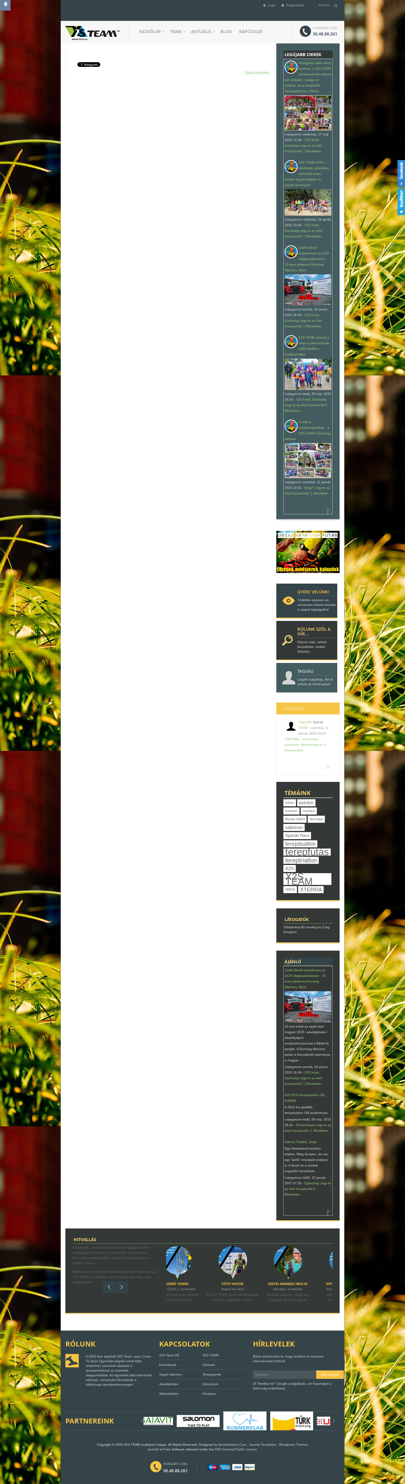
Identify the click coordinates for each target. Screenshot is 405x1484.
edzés (289, 802)
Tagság (305, 671)
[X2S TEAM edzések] (308, 552)
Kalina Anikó (306, 1283)
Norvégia (316, 819)
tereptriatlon (301, 860)
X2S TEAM (299, 879)
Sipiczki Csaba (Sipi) (250, 1283)
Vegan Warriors (170, 1374)
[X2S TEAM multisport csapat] (92, 33)
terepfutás (307, 852)
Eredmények (305, 1125)
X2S (289, 868)
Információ (210, 1384)
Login (271, 5)
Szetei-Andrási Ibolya (195, 1283)
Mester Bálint (295, 819)
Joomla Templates (262, 1444)
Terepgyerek (211, 1374)
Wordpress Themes (293, 1444)
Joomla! (153, 1449)
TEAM (303, 728)
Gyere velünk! (313, 592)
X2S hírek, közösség (311, 399)
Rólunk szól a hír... (313, 631)
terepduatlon (300, 844)
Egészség (311, 1183)
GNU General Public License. (236, 1449)
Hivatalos (209, 1394)
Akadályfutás (168, 1384)
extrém (306, 802)
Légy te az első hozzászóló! (305, 405)
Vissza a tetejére (257, 72)
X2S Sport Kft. (169, 1355)
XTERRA (311, 890)
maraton (309, 811)
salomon (294, 827)
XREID (290, 889)
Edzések (208, 1365)
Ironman (291, 811)
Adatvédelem (169, 1394)
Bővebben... (315, 151)
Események (167, 1365)
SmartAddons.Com (232, 1444)
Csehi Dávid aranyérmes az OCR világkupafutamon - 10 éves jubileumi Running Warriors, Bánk (307, 259)
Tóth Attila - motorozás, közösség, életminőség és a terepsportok (305, 744)
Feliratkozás (330, 1374)
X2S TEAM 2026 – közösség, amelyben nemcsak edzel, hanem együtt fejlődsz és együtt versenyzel (307, 174)
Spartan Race (297, 835)
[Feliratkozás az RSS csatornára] (328, 510)
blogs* (309, 488)
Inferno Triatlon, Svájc (301, 1142)
